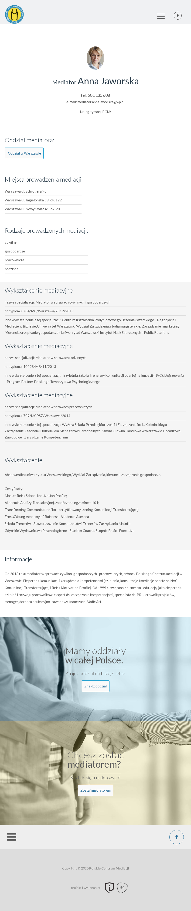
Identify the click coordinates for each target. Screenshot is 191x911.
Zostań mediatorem (95, 790)
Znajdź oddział (95, 686)
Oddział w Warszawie (24, 153)
